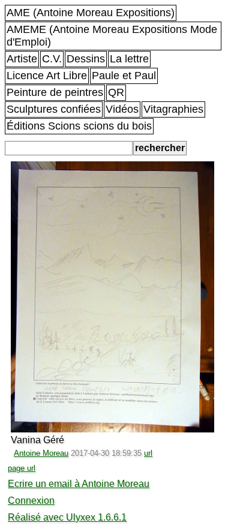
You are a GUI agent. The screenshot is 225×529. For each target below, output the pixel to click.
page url (21, 468)
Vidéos (122, 109)
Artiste (22, 59)
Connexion (31, 500)
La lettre (129, 59)
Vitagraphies (173, 109)
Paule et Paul (124, 76)
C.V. (52, 59)
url (148, 453)
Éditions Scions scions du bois (79, 126)
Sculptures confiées (54, 109)
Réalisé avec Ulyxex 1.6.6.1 (67, 517)
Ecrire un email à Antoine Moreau (78, 484)
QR (116, 92)
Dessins (86, 59)
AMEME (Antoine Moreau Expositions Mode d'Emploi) (112, 35)
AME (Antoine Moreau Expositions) (91, 13)
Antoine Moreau (41, 453)
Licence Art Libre (47, 76)
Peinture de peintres (55, 92)
